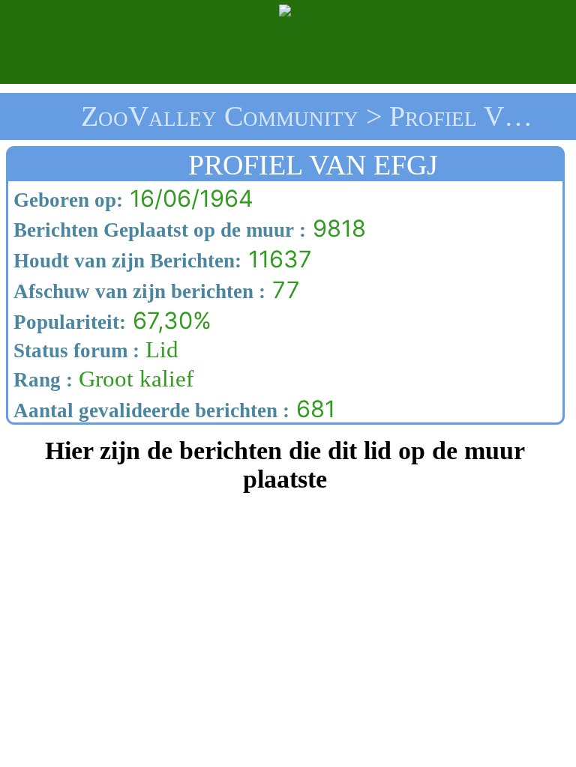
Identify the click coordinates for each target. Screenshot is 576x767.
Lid (93, 350)
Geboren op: (65, 200)
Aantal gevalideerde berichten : (149, 410)
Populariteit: (67, 322)
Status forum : (74, 350)
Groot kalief (101, 379)
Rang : (40, 380)
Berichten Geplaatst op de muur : (157, 230)
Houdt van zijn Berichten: (125, 260)
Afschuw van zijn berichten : (137, 291)
